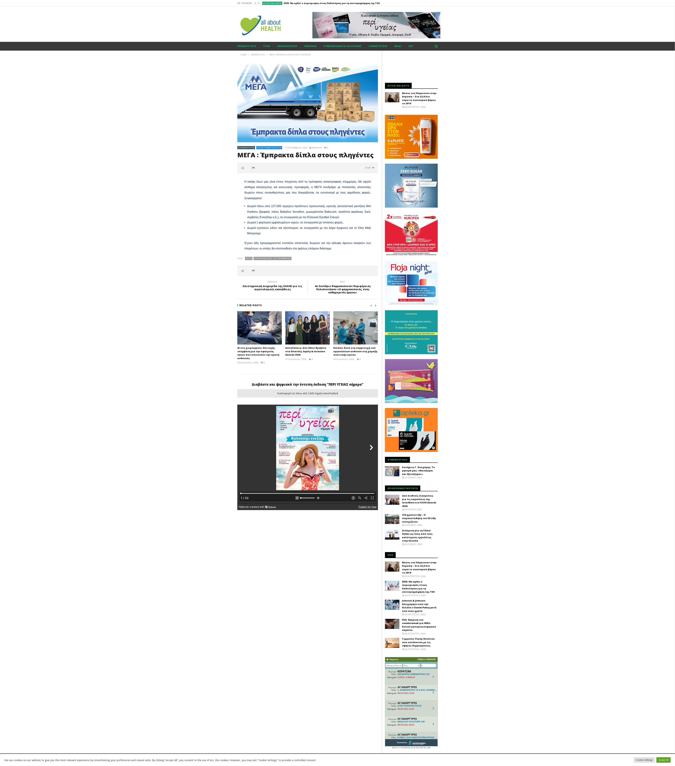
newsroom (316, 147)
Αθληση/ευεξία (287, 46)
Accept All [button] (663, 759)
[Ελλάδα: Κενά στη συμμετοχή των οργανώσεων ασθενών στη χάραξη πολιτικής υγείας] (355, 328)
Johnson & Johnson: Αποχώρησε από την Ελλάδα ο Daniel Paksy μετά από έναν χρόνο (333, 3)
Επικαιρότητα (246, 46)
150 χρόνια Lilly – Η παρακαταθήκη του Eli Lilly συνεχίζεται (419, 518)
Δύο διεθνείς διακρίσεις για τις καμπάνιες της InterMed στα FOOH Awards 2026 (419, 501)
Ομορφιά (310, 46)
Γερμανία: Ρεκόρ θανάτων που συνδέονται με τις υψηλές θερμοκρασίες (418, 642)
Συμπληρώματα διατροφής (343, 46)
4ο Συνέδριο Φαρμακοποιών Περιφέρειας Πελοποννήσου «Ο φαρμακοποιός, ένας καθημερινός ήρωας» (343, 287)
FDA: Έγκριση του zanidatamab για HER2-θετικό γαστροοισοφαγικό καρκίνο (419, 625)
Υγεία (266, 46)
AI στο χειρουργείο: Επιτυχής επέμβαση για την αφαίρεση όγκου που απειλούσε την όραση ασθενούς (258, 353)
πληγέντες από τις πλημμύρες (272, 258)
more (368, 167)
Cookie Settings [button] (644, 759)
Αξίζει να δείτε (272, 3)
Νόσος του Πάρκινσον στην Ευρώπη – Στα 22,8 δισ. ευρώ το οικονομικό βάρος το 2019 (419, 98)
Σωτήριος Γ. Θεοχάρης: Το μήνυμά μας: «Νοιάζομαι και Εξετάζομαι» (418, 471)
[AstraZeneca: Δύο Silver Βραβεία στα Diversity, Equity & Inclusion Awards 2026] (307, 328)
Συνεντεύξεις (378, 46)
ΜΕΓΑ (249, 258)
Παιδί (397, 46)
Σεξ (411, 46)
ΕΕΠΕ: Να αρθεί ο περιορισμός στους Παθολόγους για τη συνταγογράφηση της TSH (418, 587)
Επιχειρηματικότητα (269, 147)
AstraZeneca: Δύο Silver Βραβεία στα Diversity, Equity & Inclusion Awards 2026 (305, 351)
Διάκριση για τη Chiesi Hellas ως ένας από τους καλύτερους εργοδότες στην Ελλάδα (417, 535)
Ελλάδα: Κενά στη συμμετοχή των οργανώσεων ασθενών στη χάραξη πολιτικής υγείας (355, 351)
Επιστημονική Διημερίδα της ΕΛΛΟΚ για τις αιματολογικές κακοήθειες (272, 286)
